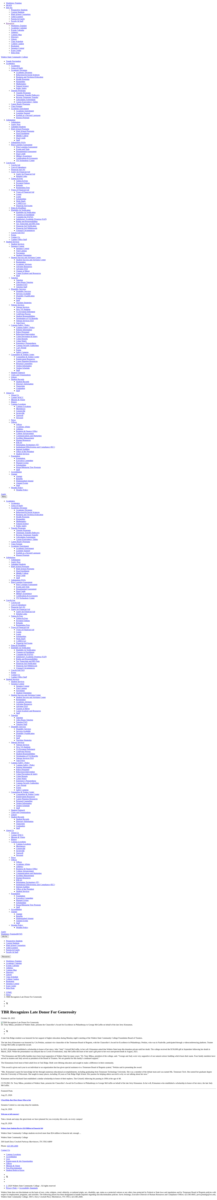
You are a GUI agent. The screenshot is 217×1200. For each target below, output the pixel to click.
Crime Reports (22, 339)
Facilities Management (25, 438)
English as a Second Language (28, 115)
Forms (13, 235)
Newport (19, 418)
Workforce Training (14, 3)
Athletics (14, 32)
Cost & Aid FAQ (18, 233)
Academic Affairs (23, 427)
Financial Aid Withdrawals (26, 228)
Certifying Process (23, 314)
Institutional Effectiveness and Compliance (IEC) (35, 447)
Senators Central (17, 48)
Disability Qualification (25, 296)
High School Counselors (15, 945)
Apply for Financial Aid (20, 172)
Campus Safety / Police (20, 325)
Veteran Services (17, 305)
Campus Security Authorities (27, 345)
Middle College (22, 136)
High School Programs (20, 129)
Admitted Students (18, 127)
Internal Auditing (23, 449)
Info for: (9, 8)
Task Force (20, 323)
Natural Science (22, 86)
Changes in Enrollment (25, 215)
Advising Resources (24, 266)
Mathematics (21, 84)
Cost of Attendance (18, 167)
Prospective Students (19, 10)
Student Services (12, 242)
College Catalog (17, 44)
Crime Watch (21, 341)
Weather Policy (17, 488)
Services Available (23, 294)
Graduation (20, 388)
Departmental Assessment (26, 151)
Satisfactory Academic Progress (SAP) (31, 219)
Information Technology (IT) (27, 445)
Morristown (20, 409)
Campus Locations (18, 404)
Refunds (19, 185)
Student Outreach (18, 373)
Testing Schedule (23, 368)
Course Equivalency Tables (27, 102)
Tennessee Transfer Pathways (27, 95)
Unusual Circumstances (25, 230)
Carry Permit (21, 348)
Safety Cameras (22, 352)
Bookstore (15, 46)
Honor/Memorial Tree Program (28, 467)
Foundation (15, 456)
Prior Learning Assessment (21, 145)
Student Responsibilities (25, 316)
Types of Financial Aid (20, 190)
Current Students (17, 12)
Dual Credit (20, 138)
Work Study (21, 201)
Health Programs (22, 79)
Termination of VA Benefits (27, 318)
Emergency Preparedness (26, 343)
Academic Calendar (19, 28)
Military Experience (24, 156)
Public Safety (21, 88)
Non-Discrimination (14, 1168)
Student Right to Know (15, 1170)
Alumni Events (22, 483)
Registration (21, 262)
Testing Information (24, 366)
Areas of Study (17, 68)
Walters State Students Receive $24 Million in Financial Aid (22, 1128)
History (14, 402)
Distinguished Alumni (24, 481)
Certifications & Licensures (27, 158)
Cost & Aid (10, 163)
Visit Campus (21, 251)
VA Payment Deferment (25, 312)
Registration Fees (23, 188)
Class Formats (16, 106)
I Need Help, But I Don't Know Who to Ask (16, 1100)
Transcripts (20, 386)
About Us (10, 393)
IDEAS (19, 442)
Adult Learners (17, 17)
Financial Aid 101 (18, 169)
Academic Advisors (24, 264)
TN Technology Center (25, 160)
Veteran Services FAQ (25, 321)
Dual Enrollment (22, 133)
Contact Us (15, 237)
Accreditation (16, 472)
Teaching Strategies (24, 303)
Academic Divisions (19, 70)
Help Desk (15, 53)
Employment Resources (25, 359)
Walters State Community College (14, 57)
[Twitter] (7, 1004)
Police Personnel (22, 332)
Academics (10, 63)
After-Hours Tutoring (24, 282)
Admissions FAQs (18, 142)
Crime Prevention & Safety (27, 336)
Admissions (10, 120)
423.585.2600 (12, 1146)
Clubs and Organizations (21, 375)
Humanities (20, 81)
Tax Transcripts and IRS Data (28, 224)
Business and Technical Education (29, 77)
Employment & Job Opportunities (19, 1161)
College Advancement (25, 433)
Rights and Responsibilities (27, 221)
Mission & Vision (18, 400)
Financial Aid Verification (26, 226)
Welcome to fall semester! (10, 1114)
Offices (14, 422)
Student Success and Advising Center (26, 257)
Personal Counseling (24, 363)
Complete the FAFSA (24, 217)
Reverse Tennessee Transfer (27, 97)
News (13, 420)
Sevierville (20, 413)
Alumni (14, 474)
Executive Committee (24, 460)
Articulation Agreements (25, 100)
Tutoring (14, 278)
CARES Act (21, 203)
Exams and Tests (22, 149)
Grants (18, 194)
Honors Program (22, 118)
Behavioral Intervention (25, 334)
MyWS (9, 5)
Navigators (20, 253)
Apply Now (16, 124)
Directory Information (24, 384)
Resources (10, 23)
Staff (18, 140)
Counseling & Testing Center (22, 354)
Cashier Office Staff (19, 239)
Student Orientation (24, 255)
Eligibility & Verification (21, 210)
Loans (18, 197)
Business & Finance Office (26, 431)
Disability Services (18, 289)
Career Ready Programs (20, 104)
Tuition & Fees (17, 178)
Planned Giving (22, 463)
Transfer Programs (18, 90)
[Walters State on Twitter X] (7, 1177)
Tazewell (19, 415)
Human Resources (23, 440)
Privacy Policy (12, 1188)
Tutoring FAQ (21, 285)
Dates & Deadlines (18, 208)
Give (8, 1159)
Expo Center (16, 50)
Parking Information (24, 330)
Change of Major (23, 271)
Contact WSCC (17, 397)
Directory (15, 37)
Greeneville (20, 411)
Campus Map (16, 35)
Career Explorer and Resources (28, 273)
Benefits (19, 479)
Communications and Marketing (29, 436)
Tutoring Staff (21, 287)
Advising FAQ (22, 269)
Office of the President (25, 451)
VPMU (9, 992)
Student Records (17, 379)
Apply (3, 494)
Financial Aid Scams (24, 206)
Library (14, 39)
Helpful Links (21, 176)
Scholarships (21, 199)
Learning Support (23, 113)
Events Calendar (17, 30)
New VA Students (23, 309)
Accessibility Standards (28, 1188)
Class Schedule (17, 41)
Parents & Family (18, 19)
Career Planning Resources (27, 361)
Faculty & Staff (17, 21)
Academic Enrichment (20, 109)
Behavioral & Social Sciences (28, 75)
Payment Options (23, 183)
